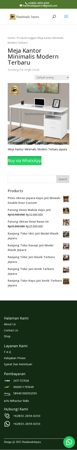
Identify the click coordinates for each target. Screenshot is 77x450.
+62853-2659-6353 (26, 416)
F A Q (7, 352)
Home (11, 38)
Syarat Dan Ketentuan (18, 364)
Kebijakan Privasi (14, 358)
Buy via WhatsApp (24, 160)
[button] (69, 442)
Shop (7, 336)
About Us (10, 324)
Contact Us (11, 330)
